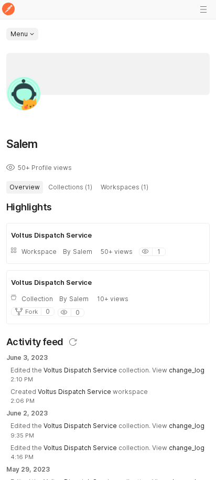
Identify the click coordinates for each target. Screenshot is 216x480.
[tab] (24, 187)
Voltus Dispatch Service (80, 370)
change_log (186, 370)
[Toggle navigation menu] (203, 9)
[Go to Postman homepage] (8, 10)
